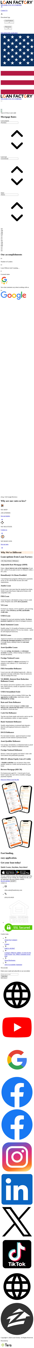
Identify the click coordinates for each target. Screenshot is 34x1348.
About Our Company (11, 940)
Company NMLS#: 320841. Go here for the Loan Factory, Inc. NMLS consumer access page (18, 954)
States (2, 193)
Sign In (3, 33)
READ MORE (5, 881)
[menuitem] (9, 22)
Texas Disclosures (10, 960)
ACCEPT (13, 881)
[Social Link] (17, 1010)
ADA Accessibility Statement (13, 964)
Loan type (4, 157)
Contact (7, 944)
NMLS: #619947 (10, 948)
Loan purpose (5, 121)
